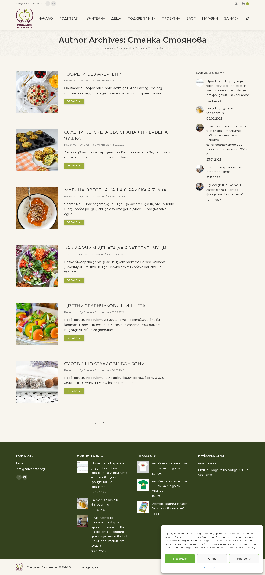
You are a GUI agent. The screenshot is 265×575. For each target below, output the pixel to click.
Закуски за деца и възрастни (219, 110)
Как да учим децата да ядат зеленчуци (115, 248)
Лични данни (212, 567)
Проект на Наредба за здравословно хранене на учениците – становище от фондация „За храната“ (227, 88)
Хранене (70, 254)
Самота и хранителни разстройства (224, 169)
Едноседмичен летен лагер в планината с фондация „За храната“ (224, 189)
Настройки (244, 558)
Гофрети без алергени (93, 74)
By (94, 80)
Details (72, 101)
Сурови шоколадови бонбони (104, 363)
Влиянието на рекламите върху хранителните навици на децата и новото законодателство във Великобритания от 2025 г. (227, 140)
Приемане (180, 558)
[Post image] (200, 83)
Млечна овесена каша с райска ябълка (115, 190)
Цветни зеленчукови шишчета (104, 305)
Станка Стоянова (167, 40)
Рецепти (70, 80)
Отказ (212, 558)
